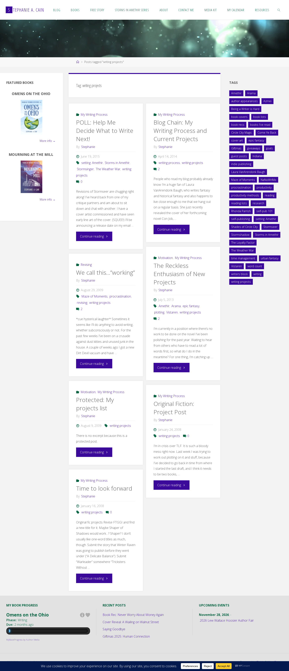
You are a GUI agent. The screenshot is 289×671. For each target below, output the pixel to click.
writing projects (192, 163)
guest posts (239, 156)
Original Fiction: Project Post (174, 408)
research (258, 203)
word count (255, 266)
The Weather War (108, 169)
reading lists (239, 203)
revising (82, 302)
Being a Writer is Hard (245, 109)
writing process (169, 163)
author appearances (244, 101)
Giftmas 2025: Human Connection (126, 636)
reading (269, 195)
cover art (237, 140)
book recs (237, 125)
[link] (278, 10)
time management (243, 258)
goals (269, 148)
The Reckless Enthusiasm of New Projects (179, 274)
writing (257, 274)
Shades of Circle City (244, 227)
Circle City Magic (241, 132)
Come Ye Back (267, 132)
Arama (176, 306)
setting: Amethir (92, 163)
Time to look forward (104, 488)
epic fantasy (191, 306)
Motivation (165, 258)
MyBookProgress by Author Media (23, 640)
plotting (159, 312)
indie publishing (241, 164)
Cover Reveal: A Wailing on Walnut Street (131, 622)
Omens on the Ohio (31, 93)
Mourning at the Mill (31, 154)
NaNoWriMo (268, 180)
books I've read (260, 125)
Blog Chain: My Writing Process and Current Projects (180, 130)
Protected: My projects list (95, 404)
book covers (239, 117)
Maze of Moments (94, 296)
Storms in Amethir (117, 163)
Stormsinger (85, 169)
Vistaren (172, 312)
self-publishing (240, 219)
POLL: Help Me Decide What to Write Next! (104, 130)
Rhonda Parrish (241, 211)
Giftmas (236, 148)
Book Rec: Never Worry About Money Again (133, 615)
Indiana (257, 156)
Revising (86, 264)
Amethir (164, 306)
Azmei (267, 101)
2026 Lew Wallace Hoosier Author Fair (227, 620)
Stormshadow (240, 235)
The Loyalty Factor (243, 242)
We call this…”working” (105, 272)
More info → (47, 141)
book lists (259, 117)
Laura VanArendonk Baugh (248, 172)
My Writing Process (94, 114)
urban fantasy (270, 258)
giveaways (253, 148)
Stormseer (270, 227)
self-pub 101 (264, 211)
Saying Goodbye (114, 629)
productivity (264, 187)
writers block (239, 274)
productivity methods (245, 195)
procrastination (120, 296)
